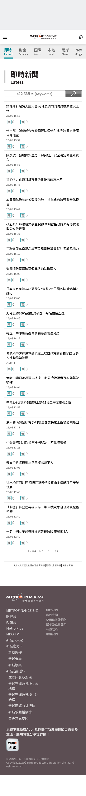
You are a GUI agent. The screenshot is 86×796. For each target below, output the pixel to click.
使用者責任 (67, 565)
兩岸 (65, 52)
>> (57, 551)
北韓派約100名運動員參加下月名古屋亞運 (35, 313)
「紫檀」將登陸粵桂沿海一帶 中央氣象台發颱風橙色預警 (42, 509)
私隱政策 (52, 629)
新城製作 (15, 652)
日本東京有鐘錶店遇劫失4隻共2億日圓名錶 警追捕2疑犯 (42, 290)
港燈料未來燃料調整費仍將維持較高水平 (34, 179)
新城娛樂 (15, 664)
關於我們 (52, 610)
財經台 (11, 616)
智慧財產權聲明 (53, 565)
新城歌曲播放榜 (20, 711)
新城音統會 (14, 670)
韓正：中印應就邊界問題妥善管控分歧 (32, 333)
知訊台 (11, 622)
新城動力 (13, 645)
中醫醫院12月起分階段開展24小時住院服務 (36, 442)
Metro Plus (14, 628)
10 (49, 551)
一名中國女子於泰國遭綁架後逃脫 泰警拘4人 (37, 531)
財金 (23, 52)
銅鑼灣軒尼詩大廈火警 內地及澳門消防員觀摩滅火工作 (42, 108)
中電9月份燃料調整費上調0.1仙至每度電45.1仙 (38, 402)
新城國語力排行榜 (21, 705)
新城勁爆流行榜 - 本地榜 (23, 686)
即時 (8, 52)
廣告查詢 (52, 615)
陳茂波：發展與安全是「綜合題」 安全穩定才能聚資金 (42, 157)
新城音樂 (15, 658)
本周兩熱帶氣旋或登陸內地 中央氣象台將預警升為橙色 (42, 201)
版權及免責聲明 (56, 624)
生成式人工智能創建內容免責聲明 (29, 565)
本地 (51, 52)
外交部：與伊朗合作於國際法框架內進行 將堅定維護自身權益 (42, 132)
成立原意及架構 (20, 677)
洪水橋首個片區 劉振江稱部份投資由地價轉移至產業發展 (42, 484)
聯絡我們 (52, 634)
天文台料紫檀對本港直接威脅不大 (29, 462)
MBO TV (12, 633)
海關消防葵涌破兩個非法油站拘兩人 (31, 268)
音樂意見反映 (18, 718)
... (53, 551)
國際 (38, 52)
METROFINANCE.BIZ (22, 610)
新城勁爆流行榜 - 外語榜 (23, 697)
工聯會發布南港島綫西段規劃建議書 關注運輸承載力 (42, 248)
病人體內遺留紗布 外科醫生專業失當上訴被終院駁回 (42, 422)
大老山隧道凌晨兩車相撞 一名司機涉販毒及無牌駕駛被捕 (42, 380)
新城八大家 (14, 640)
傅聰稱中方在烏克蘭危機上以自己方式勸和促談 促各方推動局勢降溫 (42, 355)
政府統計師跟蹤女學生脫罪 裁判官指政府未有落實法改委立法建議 (42, 226)
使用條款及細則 (56, 619)
